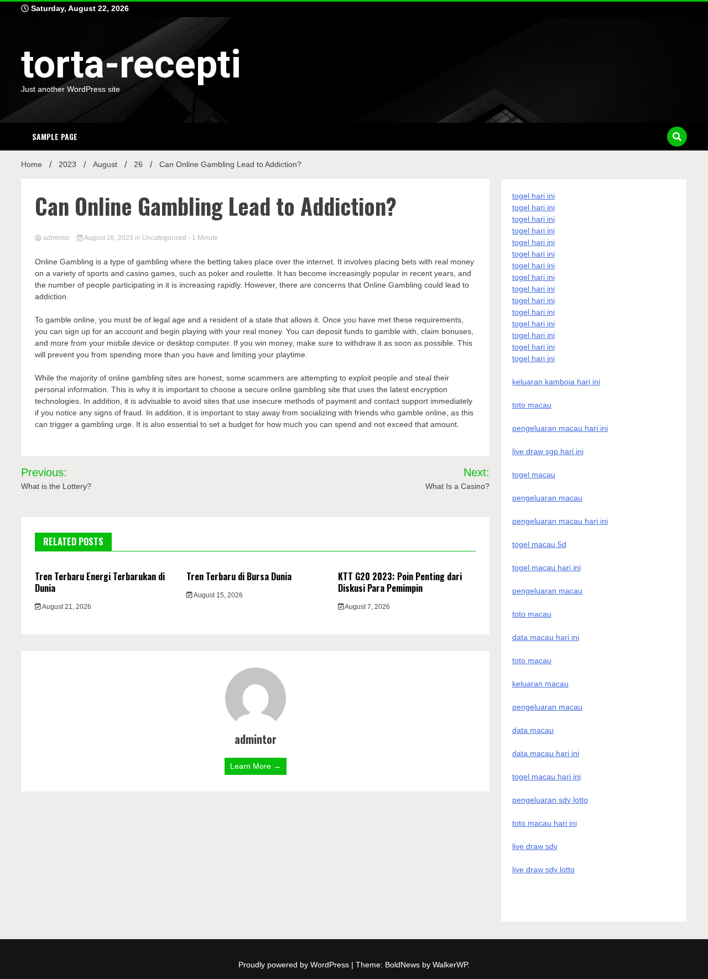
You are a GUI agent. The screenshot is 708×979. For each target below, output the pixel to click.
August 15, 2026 (217, 595)
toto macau (531, 660)
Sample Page (54, 136)
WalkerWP (450, 964)
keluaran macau (540, 683)
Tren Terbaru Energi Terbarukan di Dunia (100, 582)
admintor (56, 238)
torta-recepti (131, 64)
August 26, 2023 (109, 238)
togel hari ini (533, 346)
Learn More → (255, 766)
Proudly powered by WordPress (294, 964)
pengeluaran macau (547, 706)
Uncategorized (164, 238)
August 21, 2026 (66, 607)
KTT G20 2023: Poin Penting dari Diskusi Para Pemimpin (400, 582)
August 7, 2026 (366, 607)
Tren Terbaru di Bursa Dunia (238, 576)
